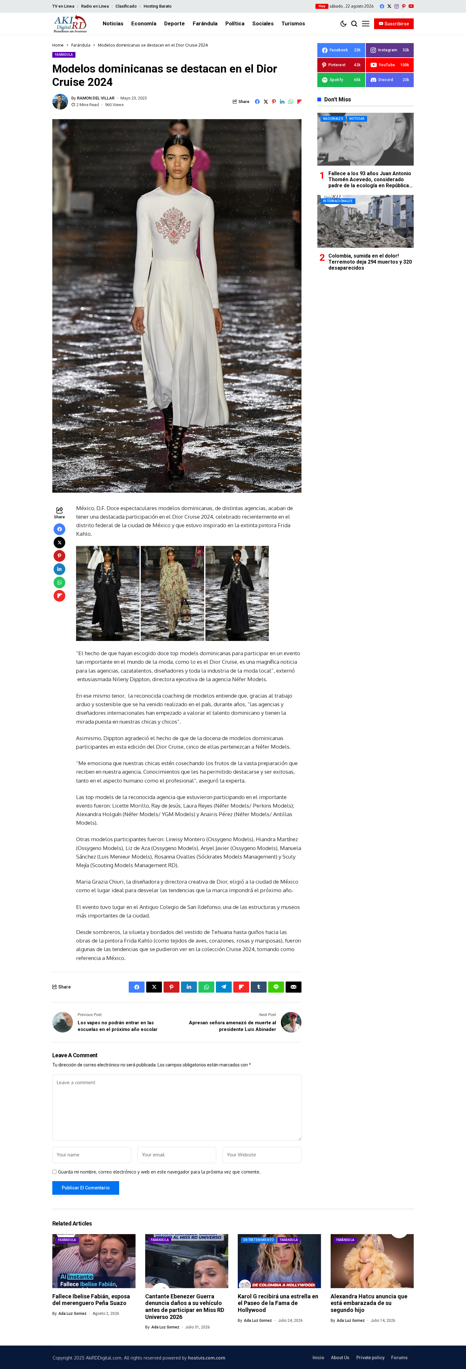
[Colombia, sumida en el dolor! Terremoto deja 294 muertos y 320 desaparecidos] (365, 221)
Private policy (370, 1357)
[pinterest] (403, 6)
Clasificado (126, 6)
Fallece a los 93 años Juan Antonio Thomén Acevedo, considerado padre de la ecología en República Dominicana (369, 182)
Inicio (318, 1357)
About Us (340, 1357)
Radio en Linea (95, 6)
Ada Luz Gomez (72, 1313)
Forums (399, 1357)
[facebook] (382, 6)
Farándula (80, 45)
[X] (389, 6)
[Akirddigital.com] (70, 24)
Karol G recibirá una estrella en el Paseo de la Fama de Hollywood (278, 1303)
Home (58, 45)
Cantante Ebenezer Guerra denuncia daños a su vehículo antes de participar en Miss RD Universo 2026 (184, 1306)
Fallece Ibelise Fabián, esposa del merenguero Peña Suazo (91, 1300)
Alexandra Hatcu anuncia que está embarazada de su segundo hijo (369, 1303)
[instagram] (396, 6)
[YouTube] (411, 6)
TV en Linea (63, 6)
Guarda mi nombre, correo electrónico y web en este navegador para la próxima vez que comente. (159, 1171)
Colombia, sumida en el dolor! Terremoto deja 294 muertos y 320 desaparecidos (370, 262)
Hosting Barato (158, 6)
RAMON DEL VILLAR (95, 98)
